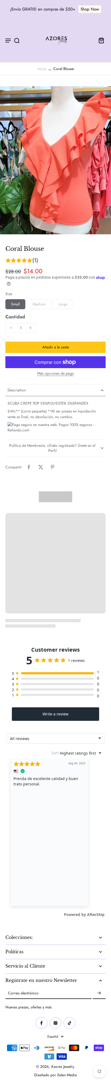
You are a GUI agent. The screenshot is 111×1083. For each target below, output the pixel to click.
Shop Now (90, 9)
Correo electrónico (23, 993)
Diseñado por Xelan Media (55, 1075)
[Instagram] (55, 1023)
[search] (17, 40)
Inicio (41, 68)
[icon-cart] (100, 40)
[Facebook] (41, 1023)
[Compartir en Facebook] (29, 467)
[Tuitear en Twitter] (41, 467)
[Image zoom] (55, 160)
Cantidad (15, 316)
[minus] (11, 328)
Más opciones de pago (55, 374)
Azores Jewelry (62, 1066)
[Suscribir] (99, 993)
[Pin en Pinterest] (52, 467)
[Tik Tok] (69, 1023)
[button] (55, 347)
